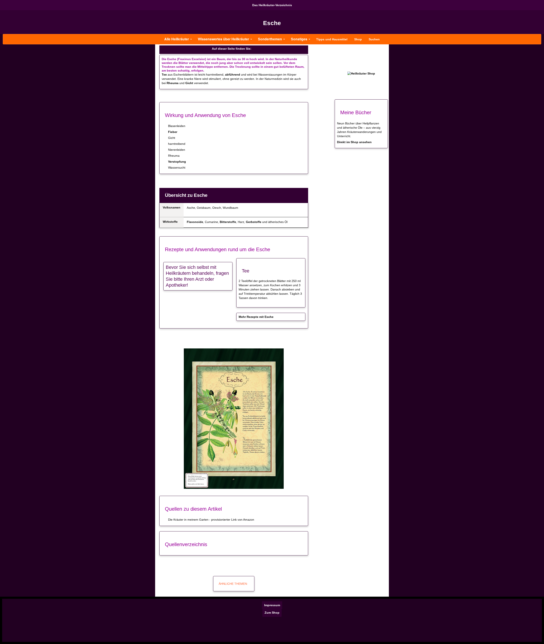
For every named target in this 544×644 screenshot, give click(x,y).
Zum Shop (272, 612)
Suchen (374, 39)
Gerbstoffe (253, 222)
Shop (358, 39)
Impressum (272, 605)
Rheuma (172, 83)
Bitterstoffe (228, 222)
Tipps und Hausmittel (331, 39)
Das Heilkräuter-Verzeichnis (272, 5)
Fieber (172, 132)
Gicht (189, 83)
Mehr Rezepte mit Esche (256, 316)
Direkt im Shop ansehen (354, 142)
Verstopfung (177, 161)
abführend (232, 74)
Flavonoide (195, 222)
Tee (164, 74)
